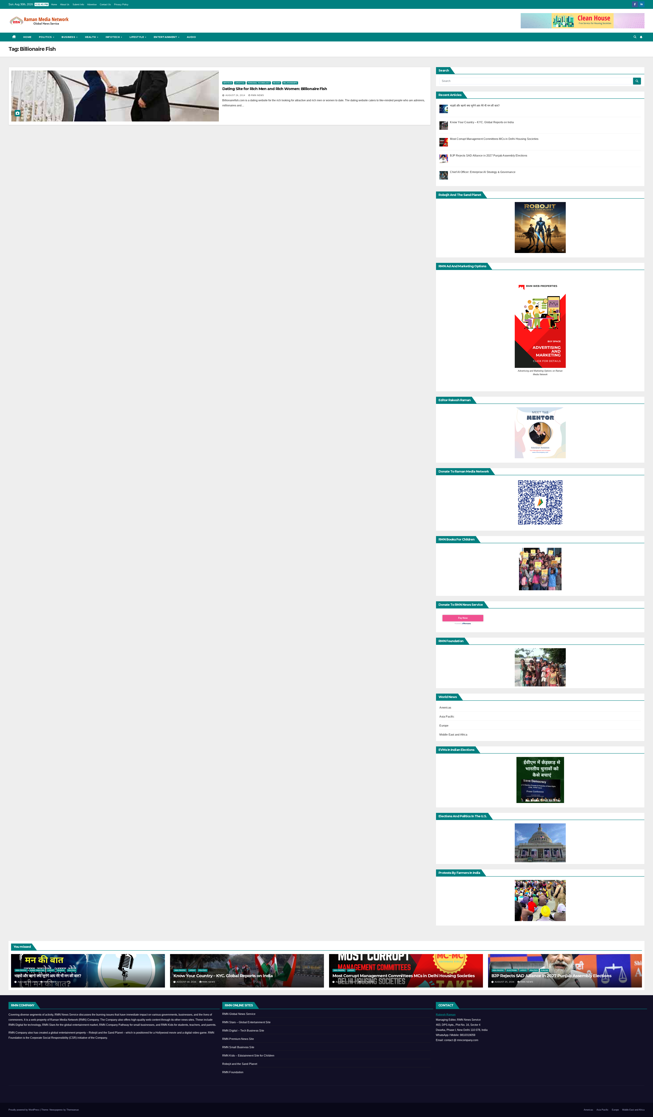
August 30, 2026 (28, 982)
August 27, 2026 (346, 982)
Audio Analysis (37, 970)
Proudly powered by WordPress (24, 1110)
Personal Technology (259, 83)
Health (91, 37)
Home (54, 4)
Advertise (92, 4)
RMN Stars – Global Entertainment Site (246, 1022)
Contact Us (105, 4)
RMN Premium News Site (238, 1038)
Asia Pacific (446, 716)
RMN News (257, 95)
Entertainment (166, 37)
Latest (51, 970)
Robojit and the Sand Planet (239, 1063)
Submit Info (78, 4)
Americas (445, 707)
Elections (512, 970)
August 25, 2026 (505, 982)
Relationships (290, 83)
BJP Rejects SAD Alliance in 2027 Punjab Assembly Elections (551, 975)
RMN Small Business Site (238, 1047)
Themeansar (72, 1110)
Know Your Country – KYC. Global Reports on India (223, 975)
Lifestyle (137, 37)
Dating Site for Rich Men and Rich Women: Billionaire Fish (274, 88)
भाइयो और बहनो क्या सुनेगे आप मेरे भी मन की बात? (47, 975)
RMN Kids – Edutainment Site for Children (248, 1055)
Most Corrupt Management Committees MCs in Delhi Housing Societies (403, 975)
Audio (191, 37)
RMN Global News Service (239, 1014)
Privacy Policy (121, 4)
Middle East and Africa (453, 734)
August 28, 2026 (187, 982)
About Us (64, 4)
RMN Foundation (233, 1072)
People (60, 970)
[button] (635, 37)
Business (69, 37)
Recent (276, 83)
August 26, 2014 (235, 95)
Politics (46, 37)
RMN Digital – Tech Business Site (243, 1030)
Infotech (113, 37)
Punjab (544, 970)
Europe (443, 725)
